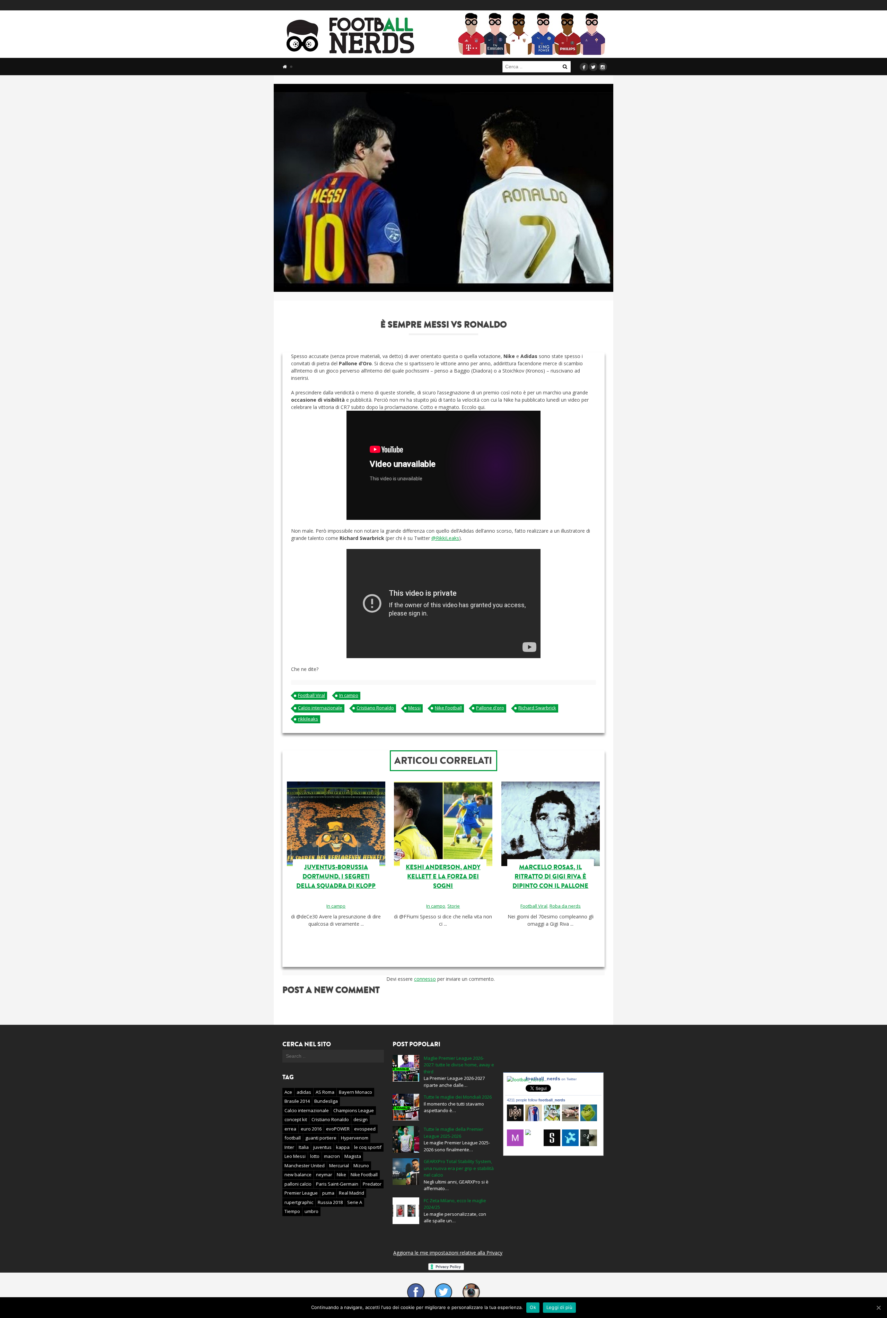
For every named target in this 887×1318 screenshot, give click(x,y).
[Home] (285, 66)
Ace (288, 1092)
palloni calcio (297, 1184)
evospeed (365, 1129)
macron (332, 1156)
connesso (425, 979)
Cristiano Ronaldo (375, 708)
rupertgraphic (298, 1202)
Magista (352, 1156)
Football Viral (311, 695)
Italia (304, 1147)
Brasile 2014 (297, 1101)
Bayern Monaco (355, 1092)
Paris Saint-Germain (337, 1184)
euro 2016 (311, 1129)
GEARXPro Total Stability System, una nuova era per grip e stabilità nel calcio (459, 1168)
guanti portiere (320, 1138)
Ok (533, 1307)
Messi (414, 708)
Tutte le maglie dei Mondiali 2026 (458, 1097)
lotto (314, 1156)
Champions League (353, 1110)
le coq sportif (367, 1147)
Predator (372, 1184)
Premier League (301, 1193)
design (360, 1119)
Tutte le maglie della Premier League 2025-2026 (453, 1132)
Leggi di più (559, 1307)
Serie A (354, 1202)
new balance (297, 1174)
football (292, 1138)
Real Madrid (351, 1193)
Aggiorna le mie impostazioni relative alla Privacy (447, 1252)
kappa (343, 1147)
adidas (304, 1092)
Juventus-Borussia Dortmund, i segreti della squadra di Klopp (336, 876)
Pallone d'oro (490, 708)
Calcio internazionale (320, 708)
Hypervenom (354, 1138)
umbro (311, 1211)
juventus (322, 1147)
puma (328, 1193)
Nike (341, 1174)
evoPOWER (338, 1129)
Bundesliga (326, 1101)
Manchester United (304, 1165)
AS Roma (325, 1092)
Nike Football (448, 708)
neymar (324, 1174)
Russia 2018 (330, 1202)
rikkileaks (308, 719)
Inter (289, 1147)
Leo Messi (295, 1156)
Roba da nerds (565, 906)
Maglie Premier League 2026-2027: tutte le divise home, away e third (459, 1065)
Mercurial (339, 1165)
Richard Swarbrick (537, 708)
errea (290, 1129)
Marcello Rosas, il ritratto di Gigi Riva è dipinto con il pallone (550, 876)
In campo (348, 695)
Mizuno (361, 1165)
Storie (453, 906)
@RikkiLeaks (445, 538)
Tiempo (292, 1211)
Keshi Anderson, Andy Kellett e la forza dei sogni (443, 876)
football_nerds (551, 1078)
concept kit (295, 1119)
